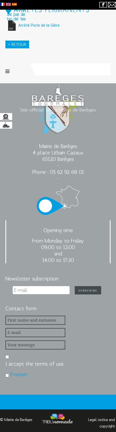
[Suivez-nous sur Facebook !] (103, 4)
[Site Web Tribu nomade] (57, 419)
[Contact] (112, 4)
